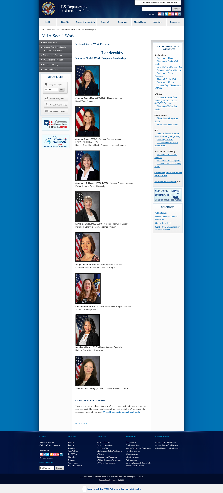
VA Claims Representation (106, 463)
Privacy (71, 445)
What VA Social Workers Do (169, 67)
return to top (80, 423)
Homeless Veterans (133, 451)
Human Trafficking (50, 65)
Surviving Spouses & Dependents (138, 463)
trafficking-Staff (174, 160)
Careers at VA (131, 442)
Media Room (140, 22)
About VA (105, 22)
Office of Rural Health (163, 223)
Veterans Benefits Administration (166, 445)
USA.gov (71, 460)
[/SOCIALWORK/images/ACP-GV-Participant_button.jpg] (168, 195)
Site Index (72, 457)
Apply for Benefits (103, 442)
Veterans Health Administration (166, 442)
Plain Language (131, 460)
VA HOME (72, 436)
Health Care (50, 30)
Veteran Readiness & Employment (138, 448)
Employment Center (133, 445)
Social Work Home (165, 58)
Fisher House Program (52, 55)
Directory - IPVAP (165, 139)
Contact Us (175, 22)
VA (43, 30)
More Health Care (50, 69)
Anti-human (162, 160)
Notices (71, 442)
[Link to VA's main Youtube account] (176, 14)
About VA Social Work (166, 79)
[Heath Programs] (56, 98)
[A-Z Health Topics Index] (56, 111)
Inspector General (75, 466)
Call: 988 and (45, 445)
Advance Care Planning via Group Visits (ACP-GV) (54, 49)
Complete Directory (46, 458)
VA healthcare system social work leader (121, 412)
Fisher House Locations (167, 124)
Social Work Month (165, 82)
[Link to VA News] (169, 14)
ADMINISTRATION (162, 436)
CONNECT (43, 436)
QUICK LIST (102, 436)
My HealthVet (102, 448)
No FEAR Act (73, 454)
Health (48, 22)
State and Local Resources (107, 457)
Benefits (65, 22)
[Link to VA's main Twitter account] (166, 14)
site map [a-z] (150, 14)
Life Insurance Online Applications (109, 451)
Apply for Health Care (105, 445)
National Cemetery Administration (167, 448)
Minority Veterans (132, 457)
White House (73, 463)
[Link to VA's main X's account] (47, 454)
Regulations (72, 448)
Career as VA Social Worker (169, 70)
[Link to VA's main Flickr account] (173, 14)
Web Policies (73, 451)
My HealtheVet (160, 213)
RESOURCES (131, 436)
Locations (157, 22)
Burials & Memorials (85, 22)
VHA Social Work (63, 30)
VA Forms (100, 454)
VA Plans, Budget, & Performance (109, 460)
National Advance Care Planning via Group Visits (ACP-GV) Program (165, 100)
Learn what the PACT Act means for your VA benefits (114, 489)
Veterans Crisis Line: (47, 442)
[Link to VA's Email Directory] (159, 14)
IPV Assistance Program (53, 60)
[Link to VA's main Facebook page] (163, 14)
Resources (122, 22)
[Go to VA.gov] (65, 9)
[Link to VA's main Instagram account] (179, 14)
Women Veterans (132, 454)
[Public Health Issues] (56, 105)
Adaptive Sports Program (135, 466)
